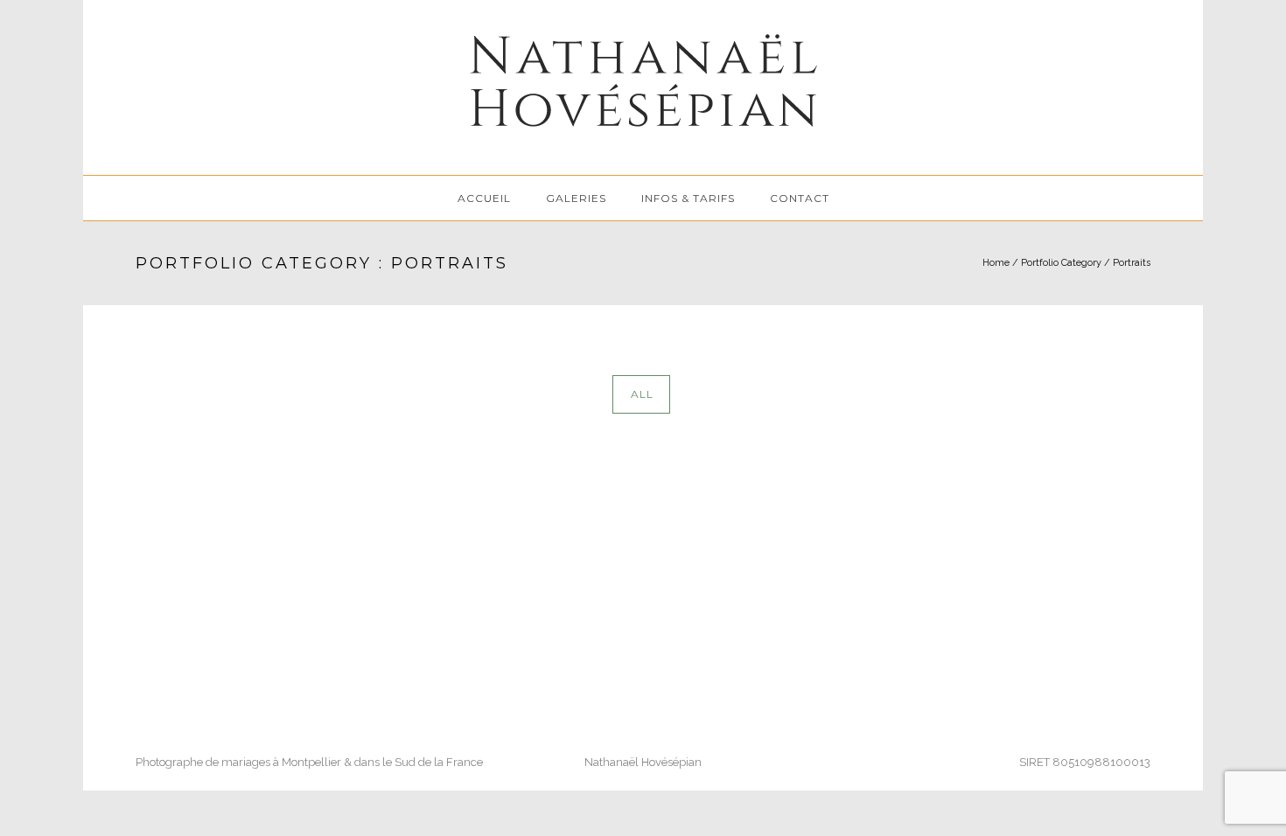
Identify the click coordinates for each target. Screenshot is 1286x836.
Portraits (1131, 262)
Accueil (484, 198)
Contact (799, 198)
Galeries (576, 198)
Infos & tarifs (688, 198)
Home (996, 262)
